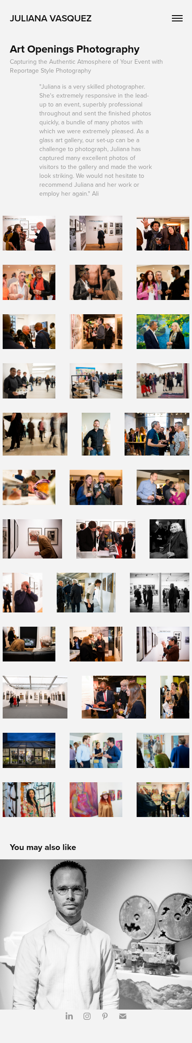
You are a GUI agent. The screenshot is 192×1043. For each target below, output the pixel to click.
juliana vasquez (51, 18)
